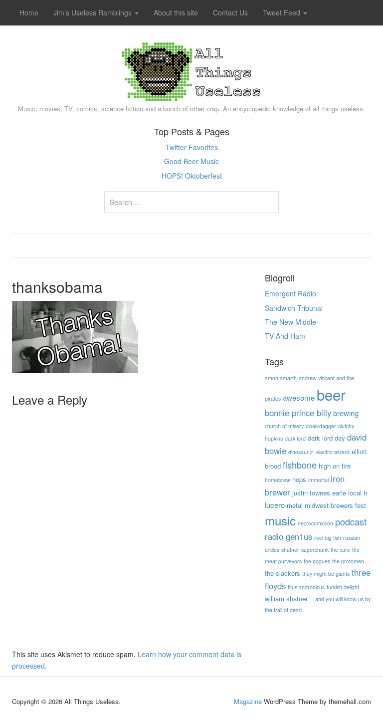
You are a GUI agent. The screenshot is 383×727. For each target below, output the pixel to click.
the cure (340, 549)
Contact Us (230, 12)
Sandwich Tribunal (294, 308)
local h (357, 492)
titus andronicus (306, 587)
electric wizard (333, 452)
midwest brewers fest (335, 505)
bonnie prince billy (298, 413)
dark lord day (326, 438)
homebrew (277, 480)
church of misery (284, 426)
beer (331, 394)
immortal (318, 480)
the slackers (282, 573)
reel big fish (327, 537)
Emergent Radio (290, 293)
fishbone (300, 464)
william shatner (286, 598)
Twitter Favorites (192, 147)
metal (295, 505)
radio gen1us (288, 536)
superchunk (315, 549)
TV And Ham (285, 336)
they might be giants (326, 573)
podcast (351, 521)
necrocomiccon (315, 523)
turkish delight (343, 587)
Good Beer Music (191, 161)
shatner (290, 549)
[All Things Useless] (191, 69)
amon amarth (281, 378)
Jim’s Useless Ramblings (93, 12)
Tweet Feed (282, 12)
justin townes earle (319, 492)
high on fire (335, 466)
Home (28, 12)
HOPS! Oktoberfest (192, 176)
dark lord (295, 438)
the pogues (317, 561)
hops (299, 479)
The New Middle (290, 322)
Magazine (248, 701)
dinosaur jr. (301, 452)
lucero (275, 504)
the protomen (348, 561)
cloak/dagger (321, 426)
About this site (176, 12)
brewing (346, 413)
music (280, 520)
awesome (299, 397)
